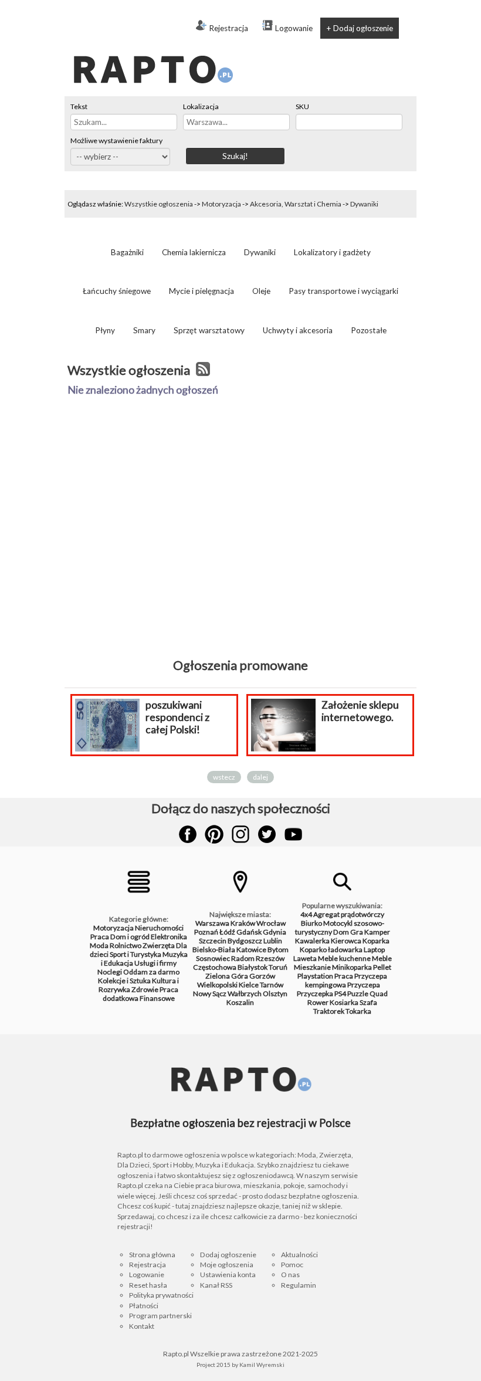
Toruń (278, 967)
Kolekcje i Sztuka (124, 980)
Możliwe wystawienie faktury (116, 140)
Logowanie (294, 28)
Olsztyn (275, 993)
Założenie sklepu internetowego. (280, 711)
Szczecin (212, 940)
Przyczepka (315, 993)
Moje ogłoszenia (226, 1264)
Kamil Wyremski (261, 1364)
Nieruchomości (159, 927)
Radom (243, 958)
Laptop (374, 949)
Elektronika (169, 936)
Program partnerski (160, 1315)
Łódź (227, 932)
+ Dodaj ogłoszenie (359, 28)
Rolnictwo (125, 945)
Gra (356, 932)
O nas (290, 1274)
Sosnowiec (213, 958)
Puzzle (357, 993)
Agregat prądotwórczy (348, 914)
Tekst (78, 106)
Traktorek (328, 1011)
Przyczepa (363, 984)
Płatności (143, 1305)
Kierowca (346, 940)
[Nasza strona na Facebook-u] (187, 834)
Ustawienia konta (228, 1274)
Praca (99, 936)
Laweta (305, 958)
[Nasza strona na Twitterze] (267, 834)
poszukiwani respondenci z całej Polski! (98, 717)
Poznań (206, 932)
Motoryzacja (221, 203)
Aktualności (299, 1254)
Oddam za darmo (151, 971)
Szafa (368, 1002)
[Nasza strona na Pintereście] (214, 834)
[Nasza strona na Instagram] (240, 834)
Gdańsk (249, 932)
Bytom (278, 949)
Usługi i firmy (155, 963)
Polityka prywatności (161, 1295)
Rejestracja (228, 28)
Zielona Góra (226, 976)
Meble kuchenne (344, 958)
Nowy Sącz (209, 993)
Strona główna (152, 1254)
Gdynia (274, 932)
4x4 (306, 914)
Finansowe (157, 998)
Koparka (376, 940)
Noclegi (109, 971)
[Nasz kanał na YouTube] (293, 834)
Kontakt (141, 1326)
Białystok (252, 967)
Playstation (315, 976)
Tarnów (271, 984)
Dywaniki (364, 203)
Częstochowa (214, 967)
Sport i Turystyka (135, 954)
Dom (341, 932)
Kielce (249, 984)
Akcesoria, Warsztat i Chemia (295, 203)
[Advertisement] (240, 551)
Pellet (382, 967)
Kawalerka (312, 940)
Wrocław (271, 923)
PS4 (340, 993)
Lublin (272, 940)
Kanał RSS (216, 1285)
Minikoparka (352, 967)
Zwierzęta (159, 945)
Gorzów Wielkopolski (236, 980)
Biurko (311, 923)
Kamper (377, 932)
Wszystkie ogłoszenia (158, 203)
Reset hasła (148, 1285)
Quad (379, 993)
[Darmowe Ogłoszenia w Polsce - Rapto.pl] (152, 46)
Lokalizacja (201, 106)
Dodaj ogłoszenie (228, 1254)
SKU (302, 106)
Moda (99, 945)
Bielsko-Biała (213, 949)
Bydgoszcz (245, 940)
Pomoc (292, 1264)
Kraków (243, 923)
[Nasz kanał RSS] (203, 370)
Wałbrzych (245, 993)
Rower (317, 1002)
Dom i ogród (130, 936)
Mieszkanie (312, 967)
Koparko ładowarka (331, 949)
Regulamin (298, 1285)
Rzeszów (270, 958)
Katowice (251, 949)
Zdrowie (144, 989)
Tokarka (358, 1011)
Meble (382, 958)
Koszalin (240, 1002)
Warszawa (212, 923)
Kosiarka (344, 1002)
